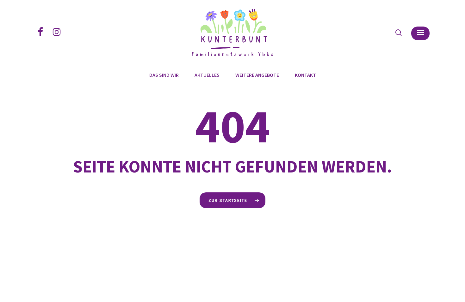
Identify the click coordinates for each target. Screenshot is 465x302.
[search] (398, 32)
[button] (420, 32)
